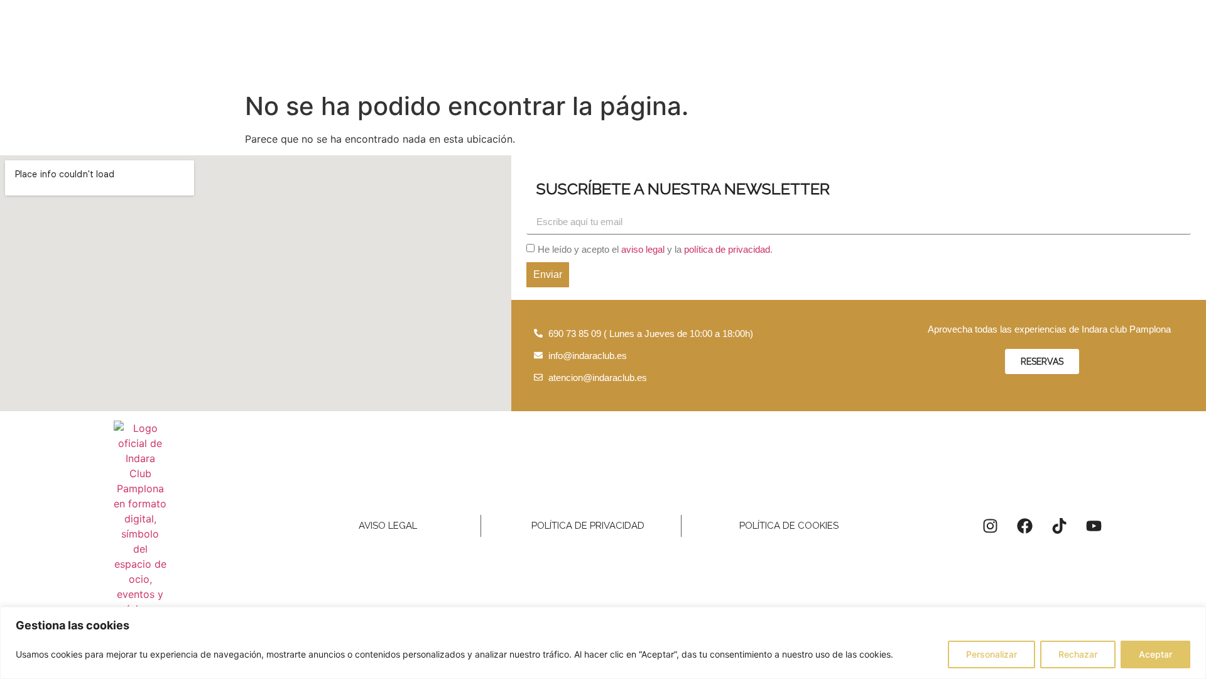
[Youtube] (1093, 526)
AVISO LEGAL (388, 525)
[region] (603, 643)
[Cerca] (1192, 617)
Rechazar (1077, 654)
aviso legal (643, 249)
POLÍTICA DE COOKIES (789, 525)
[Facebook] (1024, 526)
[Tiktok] (1059, 526)
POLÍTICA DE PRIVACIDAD (587, 525)
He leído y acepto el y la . (655, 249)
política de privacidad (727, 249)
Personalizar (991, 654)
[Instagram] (990, 526)
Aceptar (1155, 654)
